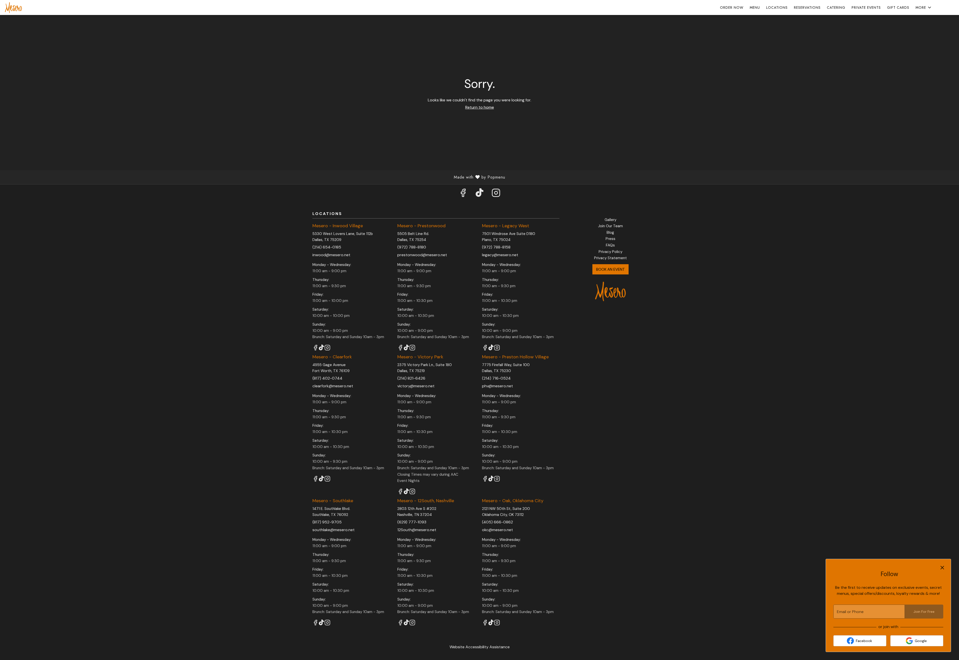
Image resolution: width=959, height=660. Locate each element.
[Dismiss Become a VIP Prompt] (942, 568)
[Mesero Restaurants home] (26, 7)
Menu (755, 7)
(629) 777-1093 (411, 522)
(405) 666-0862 (497, 522)
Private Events (866, 7)
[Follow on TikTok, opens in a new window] (479, 194)
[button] (924, 7)
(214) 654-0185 (326, 247)
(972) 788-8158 (496, 247)
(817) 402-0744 (327, 378)
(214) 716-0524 (496, 378)
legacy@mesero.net (500, 254)
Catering (836, 7)
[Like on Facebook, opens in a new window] (463, 194)
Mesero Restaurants (610, 291)
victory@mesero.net (416, 386)
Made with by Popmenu (254, 177)
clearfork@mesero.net (332, 386)
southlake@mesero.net (333, 529)
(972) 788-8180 (411, 247)
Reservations (807, 7)
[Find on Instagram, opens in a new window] (495, 194)
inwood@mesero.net (331, 254)
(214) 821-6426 (411, 378)
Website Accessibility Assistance (480, 647)
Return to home (479, 107)
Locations (777, 7)
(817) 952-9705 (327, 522)
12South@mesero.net (416, 529)
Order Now (731, 7)
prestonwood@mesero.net (422, 254)
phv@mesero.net (497, 386)
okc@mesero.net (497, 529)
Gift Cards (898, 7)
